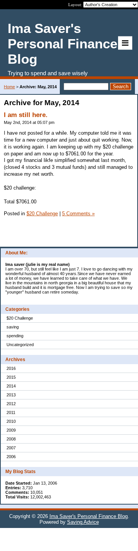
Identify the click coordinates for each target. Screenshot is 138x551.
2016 (11, 368)
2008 (11, 439)
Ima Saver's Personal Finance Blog (88, 516)
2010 (11, 421)
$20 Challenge (20, 318)
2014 (11, 386)
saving (13, 327)
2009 (11, 430)
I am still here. (26, 115)
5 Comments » (78, 213)
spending (15, 335)
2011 (11, 412)
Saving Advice (83, 522)
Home (9, 86)
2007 (11, 447)
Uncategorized (20, 344)
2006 (11, 456)
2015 (11, 377)
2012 (11, 403)
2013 (11, 395)
